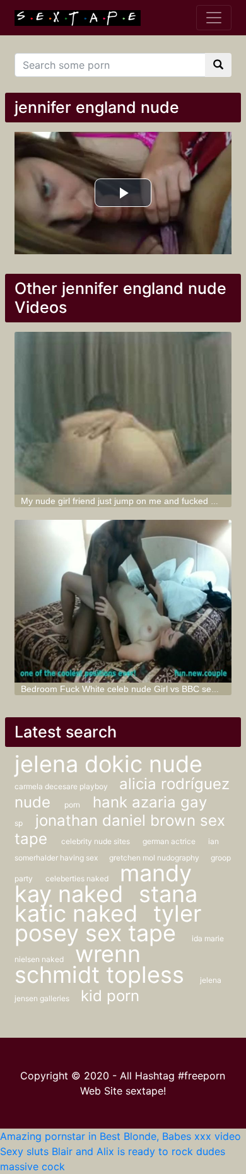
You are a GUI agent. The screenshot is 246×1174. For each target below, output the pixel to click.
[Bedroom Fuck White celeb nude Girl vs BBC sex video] (123, 601)
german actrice (169, 841)
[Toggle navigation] (213, 17)
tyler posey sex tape (108, 923)
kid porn (110, 996)
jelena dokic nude (108, 764)
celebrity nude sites (95, 841)
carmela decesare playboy (62, 786)
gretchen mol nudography (155, 857)
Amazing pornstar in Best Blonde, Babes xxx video (120, 1136)
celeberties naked (77, 878)
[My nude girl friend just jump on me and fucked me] (123, 413)
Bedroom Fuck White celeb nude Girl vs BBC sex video (130, 689)
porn (72, 804)
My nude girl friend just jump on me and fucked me (122, 501)
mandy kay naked (103, 883)
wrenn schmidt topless (102, 964)
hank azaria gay (150, 802)
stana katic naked (106, 903)
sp (19, 823)
